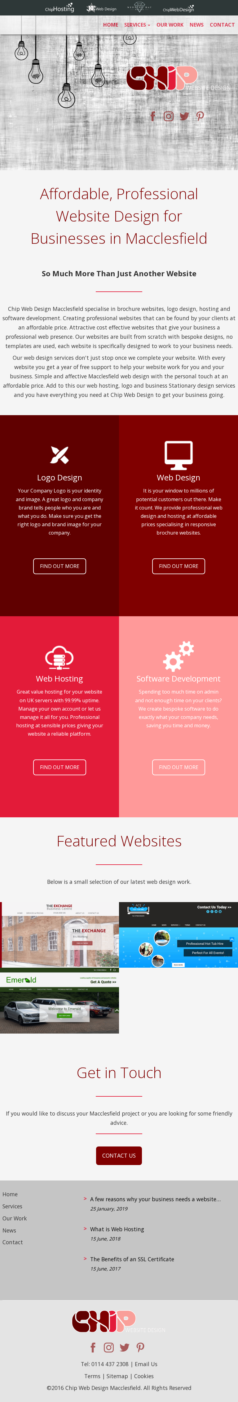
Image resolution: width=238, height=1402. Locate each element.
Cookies (144, 1376)
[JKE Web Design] (101, 10)
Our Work (169, 24)
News (197, 24)
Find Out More (59, 566)
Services (135, 24)
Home (110, 24)
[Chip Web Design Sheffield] (178, 83)
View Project (59, 945)
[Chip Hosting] (59, 10)
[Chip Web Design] (178, 10)
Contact (222, 24)
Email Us (146, 1364)
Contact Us (119, 1155)
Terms (92, 1376)
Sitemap (117, 1376)
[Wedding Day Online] (139, 10)
